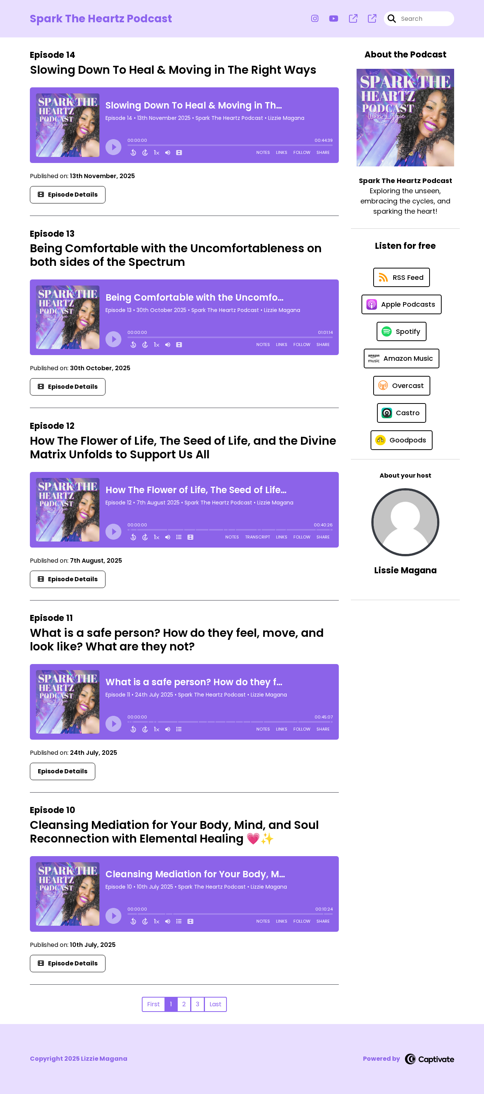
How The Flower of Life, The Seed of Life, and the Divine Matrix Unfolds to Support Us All (183, 447)
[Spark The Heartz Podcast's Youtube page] (329, 19)
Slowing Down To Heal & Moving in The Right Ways (173, 70)
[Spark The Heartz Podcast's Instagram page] (314, 19)
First (153, 1004)
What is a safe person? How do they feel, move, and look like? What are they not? (177, 640)
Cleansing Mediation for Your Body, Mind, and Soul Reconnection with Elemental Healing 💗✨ (174, 832)
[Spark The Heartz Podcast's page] (348, 19)
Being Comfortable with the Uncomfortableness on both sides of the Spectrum (176, 255)
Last (215, 1004)
